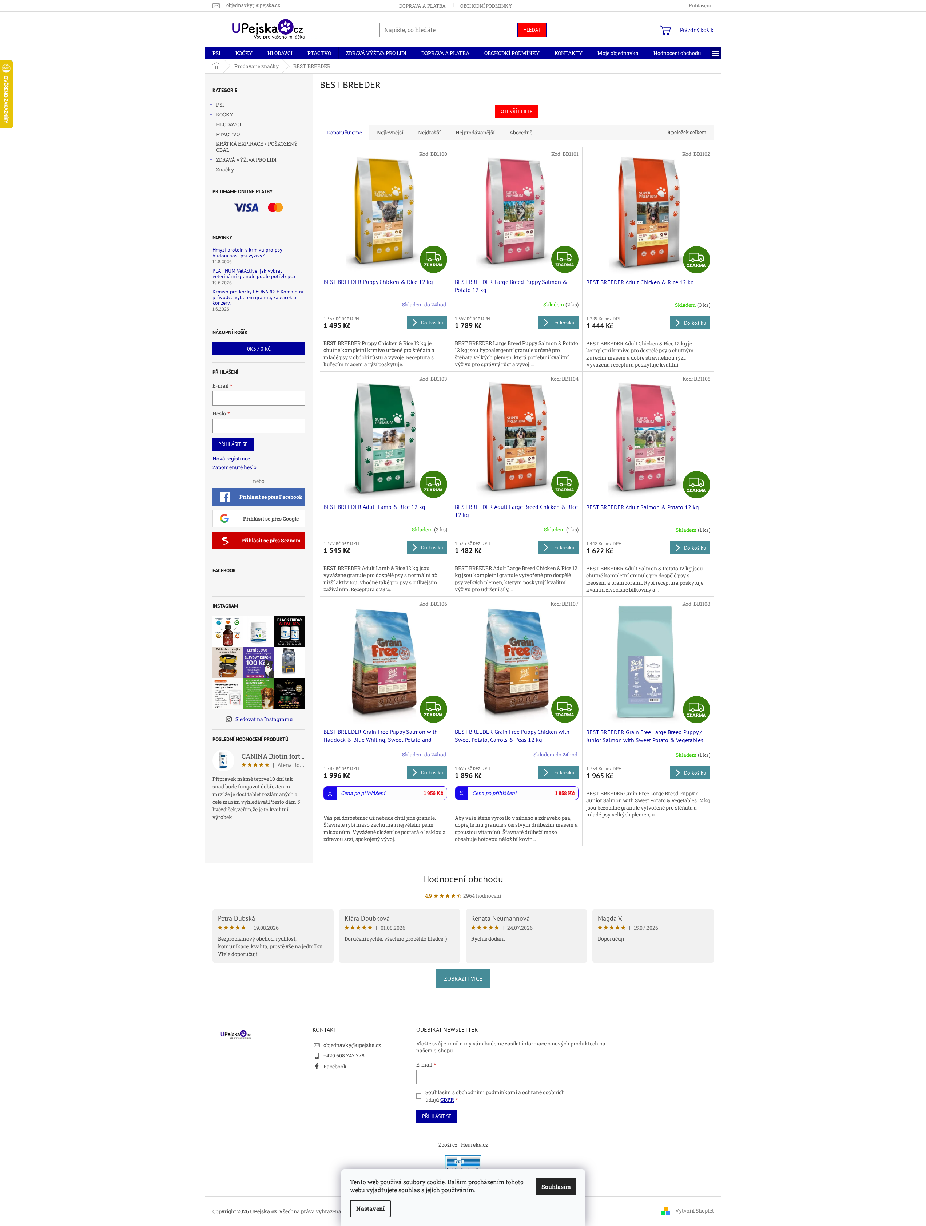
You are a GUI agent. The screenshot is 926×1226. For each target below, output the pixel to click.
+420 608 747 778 (344, 1055)
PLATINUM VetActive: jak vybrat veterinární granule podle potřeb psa (253, 274)
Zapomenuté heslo (234, 467)
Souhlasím (556, 1186)
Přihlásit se (233, 444)
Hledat (532, 30)
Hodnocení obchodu (463, 879)
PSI (220, 104)
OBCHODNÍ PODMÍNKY (486, 6)
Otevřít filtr (517, 111)
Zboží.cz (447, 1144)
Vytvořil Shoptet (694, 1210)
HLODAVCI (228, 124)
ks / (259, 348)
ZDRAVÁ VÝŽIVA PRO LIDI (246, 159)
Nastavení (370, 1208)
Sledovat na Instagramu (264, 719)
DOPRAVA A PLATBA (422, 6)
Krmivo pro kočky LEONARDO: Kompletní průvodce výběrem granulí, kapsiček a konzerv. (257, 297)
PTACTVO (228, 134)
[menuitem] (216, 53)
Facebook (335, 1066)
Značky (225, 169)
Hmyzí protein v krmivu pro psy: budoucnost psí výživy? (247, 252)
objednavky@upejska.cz (352, 1044)
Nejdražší (429, 132)
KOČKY (224, 114)
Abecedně (520, 132)
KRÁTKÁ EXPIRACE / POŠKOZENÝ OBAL (257, 146)
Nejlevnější (390, 132)
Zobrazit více (463, 978)
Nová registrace (231, 458)
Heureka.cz (474, 1144)
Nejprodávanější (475, 132)
